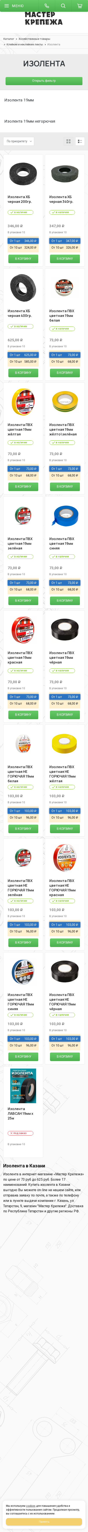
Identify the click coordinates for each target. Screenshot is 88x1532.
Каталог (8, 38)
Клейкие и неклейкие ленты (25, 44)
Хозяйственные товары (34, 38)
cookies (30, 1505)
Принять (44, 1521)
